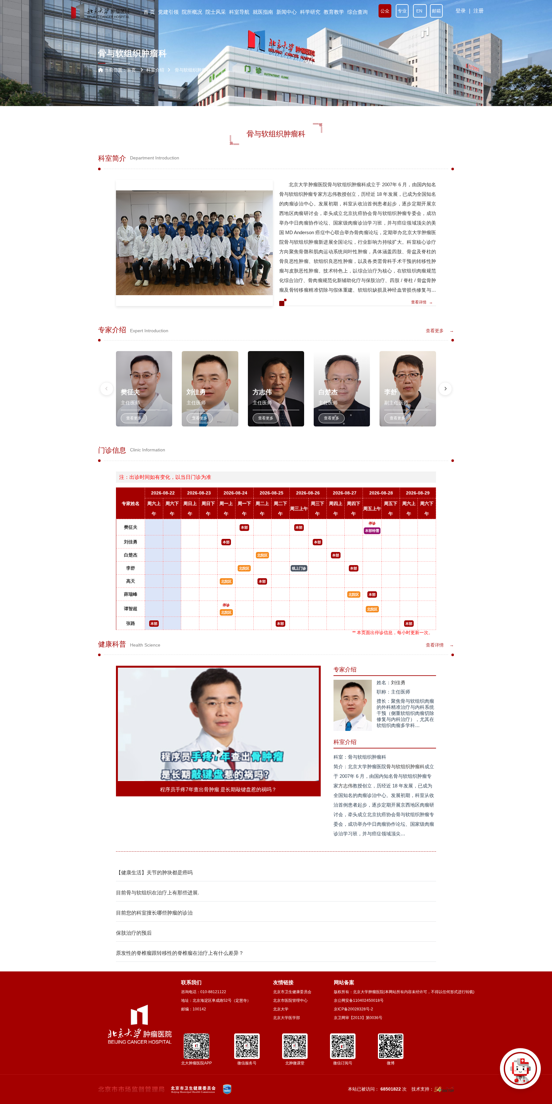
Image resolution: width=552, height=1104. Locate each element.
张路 (130, 623)
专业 (402, 10)
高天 (130, 581)
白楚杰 (130, 554)
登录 (461, 10)
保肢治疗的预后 (134, 933)
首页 (131, 70)
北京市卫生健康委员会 (292, 992)
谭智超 (130, 608)
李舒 (130, 568)
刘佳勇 (130, 541)
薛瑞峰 (130, 594)
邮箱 (436, 10)
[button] (106, 388)
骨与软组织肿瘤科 (405, 766)
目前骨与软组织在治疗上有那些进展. (157, 892)
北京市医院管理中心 (290, 1000)
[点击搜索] (520, 1072)
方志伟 (345, 785)
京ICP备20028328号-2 (353, 1009)
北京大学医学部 (286, 1018)
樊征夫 (130, 527)
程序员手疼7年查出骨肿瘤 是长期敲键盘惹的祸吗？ (218, 789)
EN (420, 10)
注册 (478, 10)
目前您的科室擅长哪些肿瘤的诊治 (154, 913)
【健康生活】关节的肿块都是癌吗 (154, 872)
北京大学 (280, 1009)
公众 (384, 10)
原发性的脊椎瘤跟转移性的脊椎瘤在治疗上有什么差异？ (180, 953)
